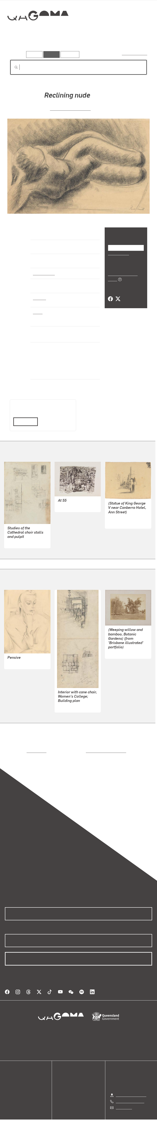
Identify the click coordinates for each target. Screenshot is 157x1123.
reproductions (20, 746)
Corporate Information (117, 1115)
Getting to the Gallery (131, 1085)
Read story (23, 416)
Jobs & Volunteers (44, 1115)
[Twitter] (117, 294)
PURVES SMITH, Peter (70, 108)
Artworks (18, 44)
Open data (12, 1069)
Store (8, 1079)
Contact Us (123, 1097)
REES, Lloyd (16, 537)
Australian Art (43, 273)
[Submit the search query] (13, 67)
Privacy (69, 1115)
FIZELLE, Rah (17, 658)
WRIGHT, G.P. (118, 647)
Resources (69, 54)
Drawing (39, 298)
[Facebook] (110, 294)
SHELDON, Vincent (121, 512)
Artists (38, 44)
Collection (38, 28)
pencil (37, 312)
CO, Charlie (66, 501)
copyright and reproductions (88, 746)
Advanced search (134, 53)
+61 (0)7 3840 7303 (130, 1091)
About (9, 1088)
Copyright (88, 1115)
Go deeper (59, 44)
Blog (8, 1083)
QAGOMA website (18, 1074)
